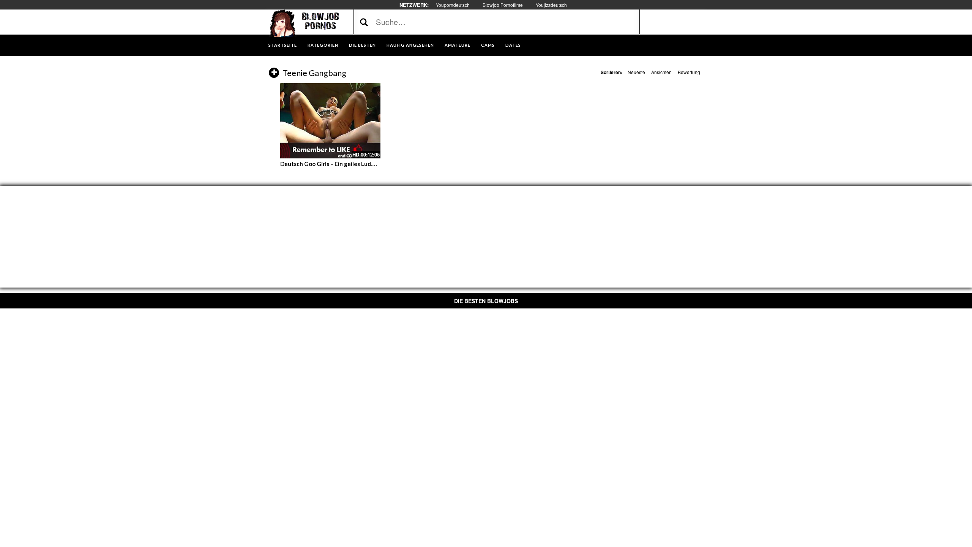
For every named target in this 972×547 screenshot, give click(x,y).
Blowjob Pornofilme (503, 5)
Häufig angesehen (410, 45)
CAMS (488, 45)
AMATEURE (457, 45)
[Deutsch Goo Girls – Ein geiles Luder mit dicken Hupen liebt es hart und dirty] (330, 120)
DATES (513, 45)
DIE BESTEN (362, 45)
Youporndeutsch (453, 5)
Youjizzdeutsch (551, 5)
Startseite (282, 45)
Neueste (636, 72)
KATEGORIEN (323, 45)
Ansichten (661, 72)
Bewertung (689, 72)
